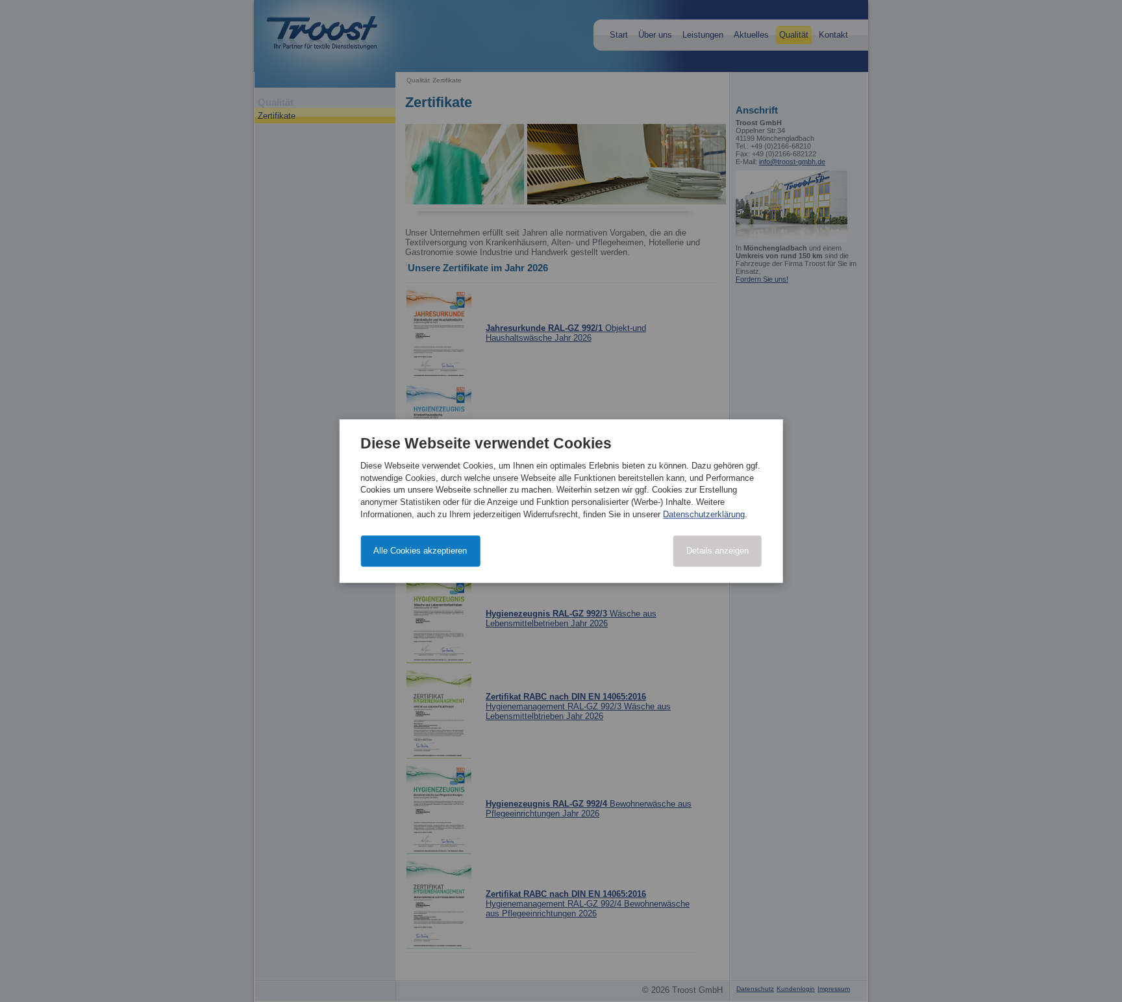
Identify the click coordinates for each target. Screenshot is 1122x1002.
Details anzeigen (717, 551)
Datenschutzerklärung (704, 514)
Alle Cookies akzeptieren (420, 551)
